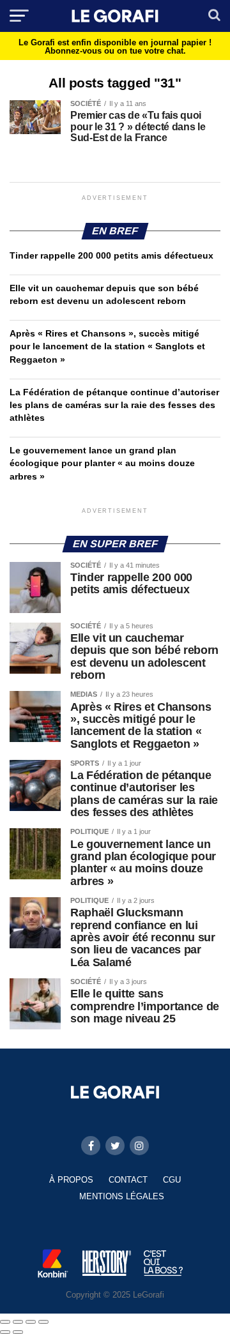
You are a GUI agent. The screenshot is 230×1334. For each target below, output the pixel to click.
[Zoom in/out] (43, 1322)
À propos (71, 1180)
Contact (128, 1180)
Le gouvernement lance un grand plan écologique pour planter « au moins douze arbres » (102, 463)
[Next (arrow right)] (18, 1332)
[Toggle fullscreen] (31, 1322)
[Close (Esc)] (5, 1322)
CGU (172, 1180)
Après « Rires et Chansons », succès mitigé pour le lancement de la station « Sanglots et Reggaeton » (107, 346)
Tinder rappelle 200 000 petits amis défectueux (111, 255)
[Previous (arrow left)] (5, 1332)
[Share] (18, 1322)
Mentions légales (121, 1196)
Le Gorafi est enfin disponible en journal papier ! (115, 46)
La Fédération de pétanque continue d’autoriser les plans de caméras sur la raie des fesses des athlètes (114, 405)
